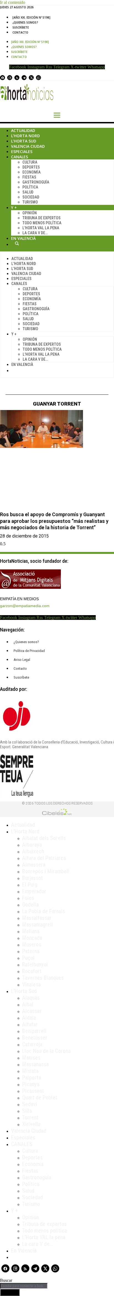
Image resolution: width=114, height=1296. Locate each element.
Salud (27, 192)
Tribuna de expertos (41, 218)
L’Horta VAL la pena (43, 1237)
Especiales (21, 151)
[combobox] (24, 1286)
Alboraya (32, 844)
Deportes (31, 167)
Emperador (34, 891)
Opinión (29, 213)
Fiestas (29, 177)
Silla (27, 1110)
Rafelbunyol (35, 964)
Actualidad (23, 130)
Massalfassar (36, 918)
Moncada (32, 938)
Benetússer (34, 1037)
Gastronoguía (35, 182)
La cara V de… (35, 233)
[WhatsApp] (38, 77)
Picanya (30, 1084)
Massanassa (35, 1064)
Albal (27, 1004)
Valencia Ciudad (28, 146)
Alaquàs (31, 997)
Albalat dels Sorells (44, 838)
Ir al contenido (12, 2)
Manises (31, 1057)
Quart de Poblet (39, 1097)
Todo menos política (41, 223)
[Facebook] (2, 77)
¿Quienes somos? (25, 22)
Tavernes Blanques (43, 977)
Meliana (30, 931)
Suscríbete (20, 27)
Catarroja (32, 1044)
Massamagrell (37, 924)
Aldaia (29, 1017)
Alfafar (30, 1024)
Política (30, 187)
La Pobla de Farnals (43, 911)
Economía (31, 172)
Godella (30, 904)
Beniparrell (34, 1031)
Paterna (30, 951)
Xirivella (31, 1124)
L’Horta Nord (25, 135)
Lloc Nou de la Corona (46, 1051)
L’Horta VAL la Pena (40, 228)
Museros (31, 944)
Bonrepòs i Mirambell (45, 871)
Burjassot (32, 878)
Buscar (17, 243)
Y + (14, 207)
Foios (28, 898)
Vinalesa (31, 984)
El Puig (29, 884)
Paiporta (31, 1077)
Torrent (30, 1117)
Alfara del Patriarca (44, 858)
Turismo (30, 202)
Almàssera (33, 864)
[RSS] (16, 77)
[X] (31, 77)
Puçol (28, 957)
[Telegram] (24, 77)
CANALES (21, 1144)
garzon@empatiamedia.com (25, 606)
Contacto (20, 32)
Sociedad (30, 197)
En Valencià (23, 238)
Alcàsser (32, 1011)
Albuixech (33, 851)
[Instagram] (9, 77)
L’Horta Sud (23, 141)
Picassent (33, 1091)
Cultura (29, 162)
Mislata (30, 1071)
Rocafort (32, 971)
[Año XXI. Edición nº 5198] (31, 17)
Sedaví (29, 1104)
